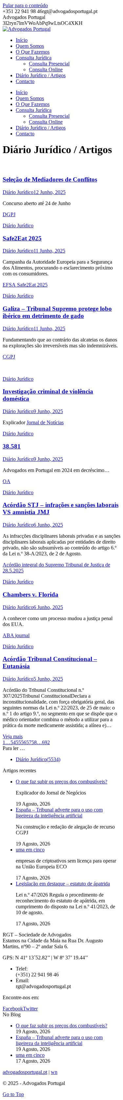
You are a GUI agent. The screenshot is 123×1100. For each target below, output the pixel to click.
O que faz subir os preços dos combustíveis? (61, 781)
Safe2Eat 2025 (22, 238)
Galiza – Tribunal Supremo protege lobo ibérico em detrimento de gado (57, 312)
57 (28, 742)
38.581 (12, 446)
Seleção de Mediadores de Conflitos (50, 179)
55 (18, 742)
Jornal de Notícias (45, 422)
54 (13, 742)
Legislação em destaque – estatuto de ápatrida (63, 883)
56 (23, 742)
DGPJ (9, 214)
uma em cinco (30, 849)
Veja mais (13, 736)
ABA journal (16, 635)
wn (54, 1072)
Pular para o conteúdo (25, 5)
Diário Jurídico (18, 192)
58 (34, 742)
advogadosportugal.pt (25, 1072)
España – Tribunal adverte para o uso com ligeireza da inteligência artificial (59, 812)
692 (46, 742)
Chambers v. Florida (30, 594)
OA (6, 481)
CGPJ (9, 356)
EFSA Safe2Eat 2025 (25, 285)
